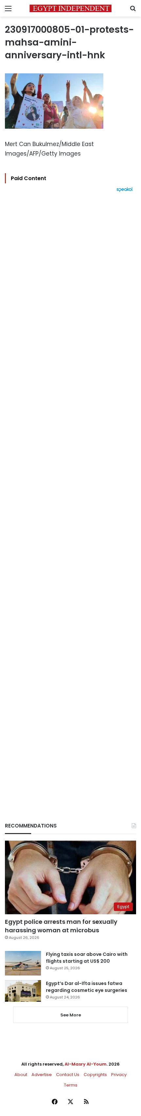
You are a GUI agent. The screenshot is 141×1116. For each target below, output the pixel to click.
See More (70, 1015)
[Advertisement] (70, 496)
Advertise (41, 1074)
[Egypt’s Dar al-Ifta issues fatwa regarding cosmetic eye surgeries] (23, 991)
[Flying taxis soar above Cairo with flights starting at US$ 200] (23, 963)
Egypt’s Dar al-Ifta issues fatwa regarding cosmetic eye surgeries (86, 987)
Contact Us (67, 1074)
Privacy (119, 1074)
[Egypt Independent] (70, 8)
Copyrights (95, 1074)
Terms (70, 1085)
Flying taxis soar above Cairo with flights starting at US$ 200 (87, 957)
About (20, 1074)
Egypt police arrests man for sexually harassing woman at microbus (61, 926)
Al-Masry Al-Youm (86, 1064)
